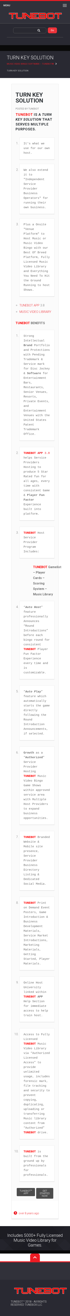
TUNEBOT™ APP (26, 1192)
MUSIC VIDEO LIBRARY (35, 312)
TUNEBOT (33, 108)
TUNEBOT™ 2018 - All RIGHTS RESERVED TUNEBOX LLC (29, 1303)
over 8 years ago (29, 1213)
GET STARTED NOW (45, 1193)
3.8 (37, 453)
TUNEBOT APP (29, 305)
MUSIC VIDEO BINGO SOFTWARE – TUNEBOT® (30, 64)
